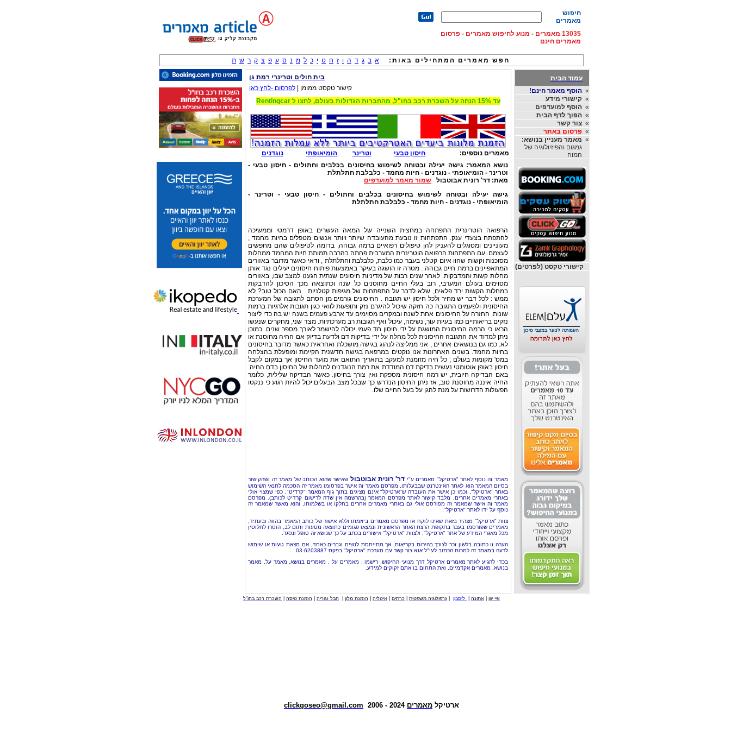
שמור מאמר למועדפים (397, 180)
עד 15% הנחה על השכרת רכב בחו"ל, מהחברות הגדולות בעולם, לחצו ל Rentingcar (378, 101)
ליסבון (460, 598)
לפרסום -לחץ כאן (272, 88)
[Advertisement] (378, 446)
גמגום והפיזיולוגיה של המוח (552, 147)
